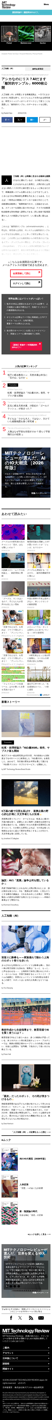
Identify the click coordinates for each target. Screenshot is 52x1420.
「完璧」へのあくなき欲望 (31, 1186)
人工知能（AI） (8, 68)
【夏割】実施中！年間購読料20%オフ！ (24, 346)
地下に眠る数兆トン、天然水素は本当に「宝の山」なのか (27, 374)
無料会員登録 (41, 1320)
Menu (46, 4)
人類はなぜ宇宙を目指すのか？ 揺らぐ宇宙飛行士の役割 (28, 431)
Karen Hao (8, 113)
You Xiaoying (8, 988)
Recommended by (33, 695)
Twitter (20, 1320)
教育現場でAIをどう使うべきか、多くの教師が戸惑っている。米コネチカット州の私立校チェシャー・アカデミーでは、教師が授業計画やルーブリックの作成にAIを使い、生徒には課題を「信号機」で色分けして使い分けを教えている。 (26, 1043)
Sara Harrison (8, 1124)
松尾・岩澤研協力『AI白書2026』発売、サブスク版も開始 (28, 390)
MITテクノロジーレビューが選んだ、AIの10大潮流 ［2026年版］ (25, 460)
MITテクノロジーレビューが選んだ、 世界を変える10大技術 (25, 1253)
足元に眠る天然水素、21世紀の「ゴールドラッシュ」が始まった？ (28, 405)
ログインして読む (22, 283)
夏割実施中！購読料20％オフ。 (26, 12)
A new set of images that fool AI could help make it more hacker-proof (25, 75)
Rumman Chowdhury (11, 905)
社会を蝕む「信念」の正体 (31, 1213)
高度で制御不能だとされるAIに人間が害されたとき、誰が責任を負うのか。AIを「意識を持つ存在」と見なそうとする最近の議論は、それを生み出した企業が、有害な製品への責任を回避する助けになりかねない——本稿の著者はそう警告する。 (26, 894)
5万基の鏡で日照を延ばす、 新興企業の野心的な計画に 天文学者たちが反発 (25, 813)
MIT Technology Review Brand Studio (17, 769)
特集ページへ (37, 493)
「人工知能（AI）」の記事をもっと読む (29, 1132)
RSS (31, 1320)
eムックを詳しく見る (37, 1234)
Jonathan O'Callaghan (11, 838)
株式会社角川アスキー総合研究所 (29, 1387)
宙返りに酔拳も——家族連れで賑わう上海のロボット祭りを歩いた (25, 959)
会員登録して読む (22, 273)
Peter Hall (7, 1054)
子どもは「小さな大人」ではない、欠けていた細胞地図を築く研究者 (28, 418)
